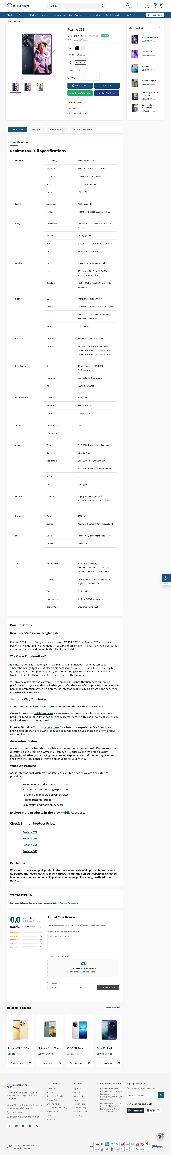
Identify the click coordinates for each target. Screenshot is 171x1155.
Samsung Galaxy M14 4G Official (148, 106)
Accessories (95, 15)
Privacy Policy (53, 1100)
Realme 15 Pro (147, 52)
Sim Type (69, 62)
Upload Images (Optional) (62, 956)
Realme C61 (30, 845)
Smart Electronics (113, 15)
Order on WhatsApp (81, 93)
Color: (70, 48)
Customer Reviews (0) (83, 129)
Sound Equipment (76, 15)
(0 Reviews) (83, 40)
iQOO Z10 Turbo (75, 1048)
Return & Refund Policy (57, 1107)
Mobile (10, 15)
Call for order (108, 93)
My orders (77, 1092)
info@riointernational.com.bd (24, 1116)
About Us (51, 1119)
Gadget (45, 15)
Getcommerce (25, 1148)
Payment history (80, 1100)
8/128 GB (81, 55)
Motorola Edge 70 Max (49, 1048)
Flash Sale (157, 15)
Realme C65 (30, 838)
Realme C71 (30, 832)
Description (37, 129)
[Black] (77, 48)
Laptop (33, 15)
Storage (70, 54)
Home (9, 21)
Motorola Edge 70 (149, 81)
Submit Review (108, 987)
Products (18, 21)
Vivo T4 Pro (146, 66)
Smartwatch (59, 15)
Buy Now (106, 85)
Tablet (21, 15)
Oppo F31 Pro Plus (106, 1048)
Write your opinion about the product (63, 931)
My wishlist (78, 1096)
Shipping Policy (53, 1104)
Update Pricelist (80, 1111)
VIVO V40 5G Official (150, 37)
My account (78, 1088)
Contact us (51, 1088)
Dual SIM (80, 62)
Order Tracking (79, 1107)
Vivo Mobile (62, 812)
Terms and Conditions (56, 1096)
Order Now (18, 1063)
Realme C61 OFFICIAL (19, 1048)
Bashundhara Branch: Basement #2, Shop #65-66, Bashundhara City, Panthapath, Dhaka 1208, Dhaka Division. (111, 1094)
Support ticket (79, 1104)
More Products (113, 1008)
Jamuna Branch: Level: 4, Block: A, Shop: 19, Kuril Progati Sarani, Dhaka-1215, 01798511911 (110, 1107)
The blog (51, 1092)
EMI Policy (77, 1115)
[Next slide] (162, 27)
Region (70, 70)
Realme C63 (30, 851)
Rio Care (130, 15)
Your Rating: (52, 983)
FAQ (49, 1115)
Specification (17, 129)
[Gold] (83, 48)
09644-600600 (17, 1112)
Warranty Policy (57, 129)
